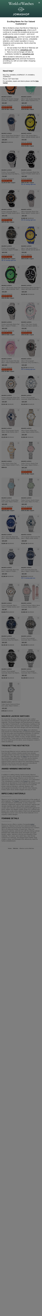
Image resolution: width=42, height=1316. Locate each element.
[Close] (39, 2)
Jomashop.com (20, 30)
